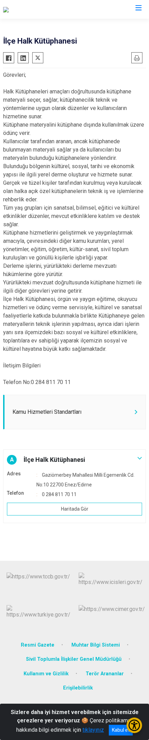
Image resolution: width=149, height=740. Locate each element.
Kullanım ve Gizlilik (46, 674)
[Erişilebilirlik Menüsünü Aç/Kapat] (134, 725)
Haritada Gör (74, 509)
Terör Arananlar (105, 674)
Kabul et (121, 730)
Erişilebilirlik (78, 688)
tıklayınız (93, 730)
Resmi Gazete (37, 645)
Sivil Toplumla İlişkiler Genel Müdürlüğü (74, 659)
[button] (74, 460)
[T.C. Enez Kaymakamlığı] (31, 9)
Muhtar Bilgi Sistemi (95, 645)
